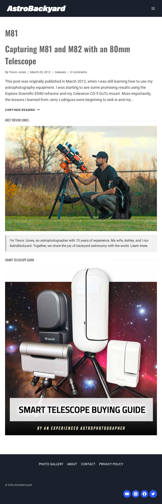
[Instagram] (135, 494)
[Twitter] (153, 494)
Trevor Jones (17, 72)
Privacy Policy (111, 464)
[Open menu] (153, 8)
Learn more (138, 246)
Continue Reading (22, 110)
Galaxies (60, 72)
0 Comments (78, 72)
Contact (88, 464)
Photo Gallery (51, 464)
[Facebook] (144, 494)
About (72, 464)
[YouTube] (127, 494)
